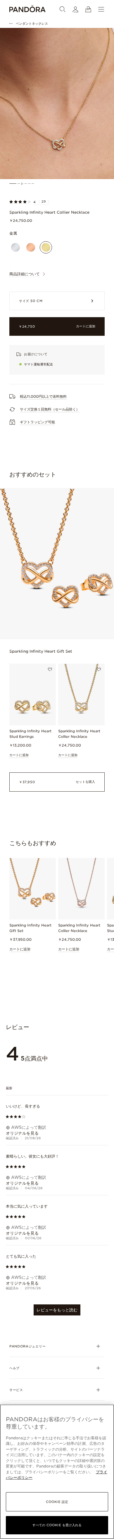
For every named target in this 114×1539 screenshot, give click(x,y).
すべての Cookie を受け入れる (57, 1525)
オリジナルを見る (22, 1133)
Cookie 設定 (57, 1502)
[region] (57, 1471)
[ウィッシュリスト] (50, 669)
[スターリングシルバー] (15, 247)
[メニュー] (101, 9)
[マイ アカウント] (75, 9)
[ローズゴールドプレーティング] (31, 247)
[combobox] (57, 1088)
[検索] (62, 9)
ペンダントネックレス (32, 24)
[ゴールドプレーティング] (46, 247)
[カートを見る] (88, 9)
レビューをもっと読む (57, 1310)
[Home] (27, 9)
